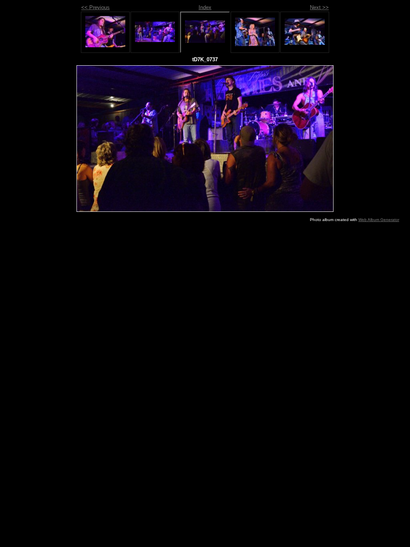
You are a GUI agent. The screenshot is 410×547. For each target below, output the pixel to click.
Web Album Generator (378, 219)
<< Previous (95, 7)
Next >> (319, 7)
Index (205, 7)
